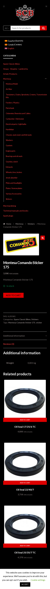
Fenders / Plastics (12, 103)
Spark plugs (8, 216)
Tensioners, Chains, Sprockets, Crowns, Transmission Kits (26, 96)
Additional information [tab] (14, 335)
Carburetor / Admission (15, 119)
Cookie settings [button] (38, 580)
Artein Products (10, 74)
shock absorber (12, 178)
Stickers (9, 199)
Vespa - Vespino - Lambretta (15, 69)
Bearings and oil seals (14, 156)
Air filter (9, 89)
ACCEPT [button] (25, 584)
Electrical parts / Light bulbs (16, 124)
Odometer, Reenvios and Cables (18, 113)
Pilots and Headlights (14, 183)
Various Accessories (14, 194)
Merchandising (9, 206)
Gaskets (9, 145)
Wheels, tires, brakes (14, 172)
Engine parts (10, 151)
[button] (42, 238)
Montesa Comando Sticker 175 (21, 322)
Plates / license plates (14, 188)
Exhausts (9, 167)
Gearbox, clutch (12, 162)
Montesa (7, 79)
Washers (9, 140)
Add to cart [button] (25, 420)
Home (8, 224)
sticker (39, 322)
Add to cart (13, 295)
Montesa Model (12, 84)
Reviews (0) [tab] (8, 344)
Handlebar (10, 129)
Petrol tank (10, 108)
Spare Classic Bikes (11, 64)
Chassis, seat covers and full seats (19, 135)
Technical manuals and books (15, 210)
